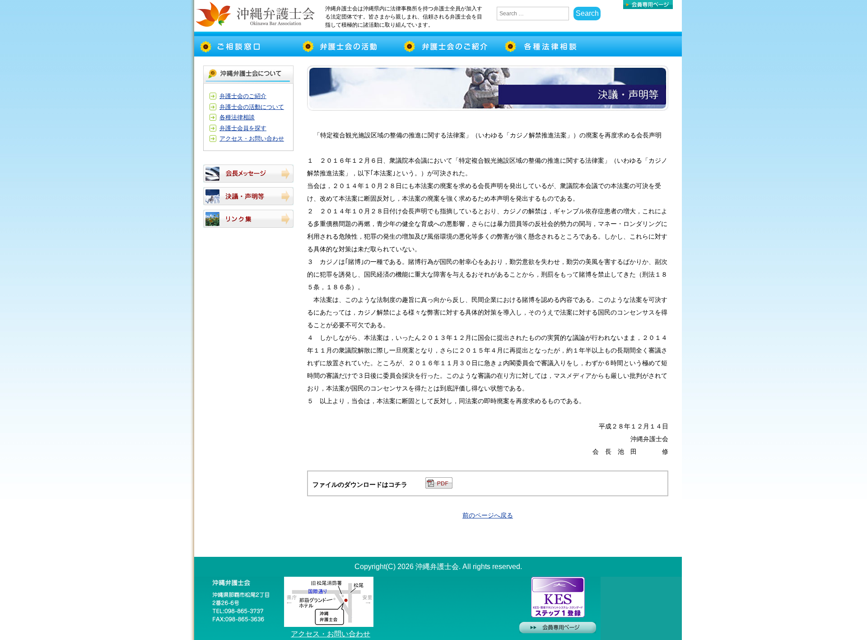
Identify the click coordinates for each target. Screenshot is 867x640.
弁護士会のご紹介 (242, 96)
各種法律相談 (237, 117)
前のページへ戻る (487, 515)
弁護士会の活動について (251, 107)
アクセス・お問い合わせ (251, 138)
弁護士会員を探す (242, 128)
